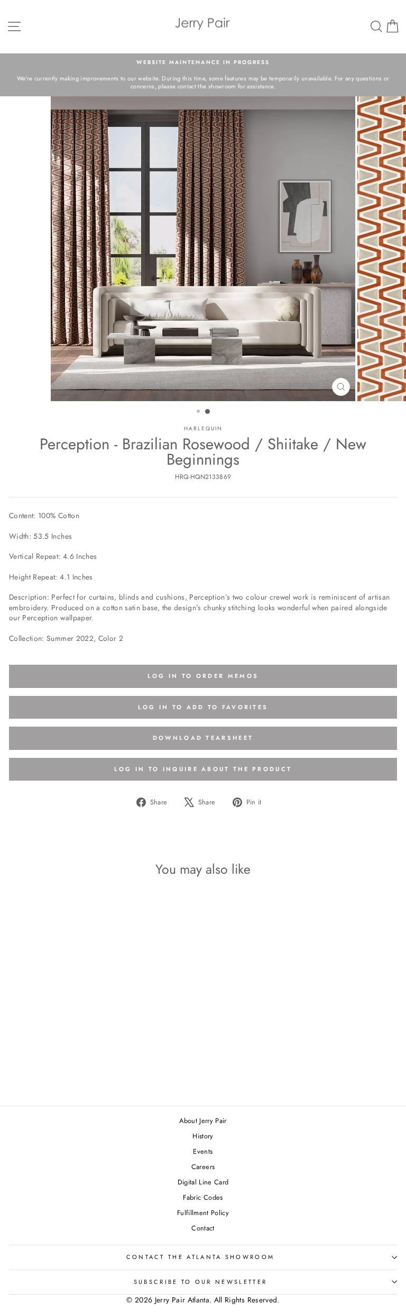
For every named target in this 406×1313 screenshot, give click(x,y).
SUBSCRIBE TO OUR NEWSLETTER (200, 1282)
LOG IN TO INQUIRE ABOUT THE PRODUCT (203, 769)
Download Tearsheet (203, 738)
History (202, 1136)
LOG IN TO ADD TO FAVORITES (203, 707)
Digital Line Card (203, 1182)
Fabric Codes (203, 1197)
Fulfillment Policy (203, 1213)
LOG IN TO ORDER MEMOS (203, 676)
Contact (202, 1228)
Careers (203, 1167)
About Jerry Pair (203, 1121)
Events (203, 1151)
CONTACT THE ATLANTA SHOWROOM (200, 1257)
